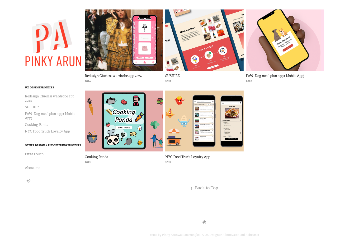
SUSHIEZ (32, 107)
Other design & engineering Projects (53, 145)
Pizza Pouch (34, 154)
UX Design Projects (39, 87)
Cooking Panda (36, 125)
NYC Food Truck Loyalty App (47, 131)
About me (32, 168)
